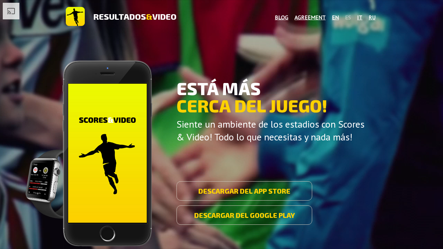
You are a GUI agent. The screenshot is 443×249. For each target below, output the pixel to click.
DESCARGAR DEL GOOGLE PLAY (244, 215)
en (335, 17)
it (359, 17)
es (348, 17)
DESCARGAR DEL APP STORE (244, 191)
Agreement (310, 17)
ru (372, 17)
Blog (281, 17)
